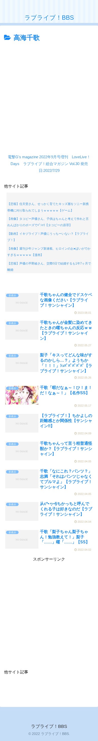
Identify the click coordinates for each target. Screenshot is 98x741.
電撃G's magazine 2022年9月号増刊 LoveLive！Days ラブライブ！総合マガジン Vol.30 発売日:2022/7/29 (49, 164)
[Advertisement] (49, 95)
